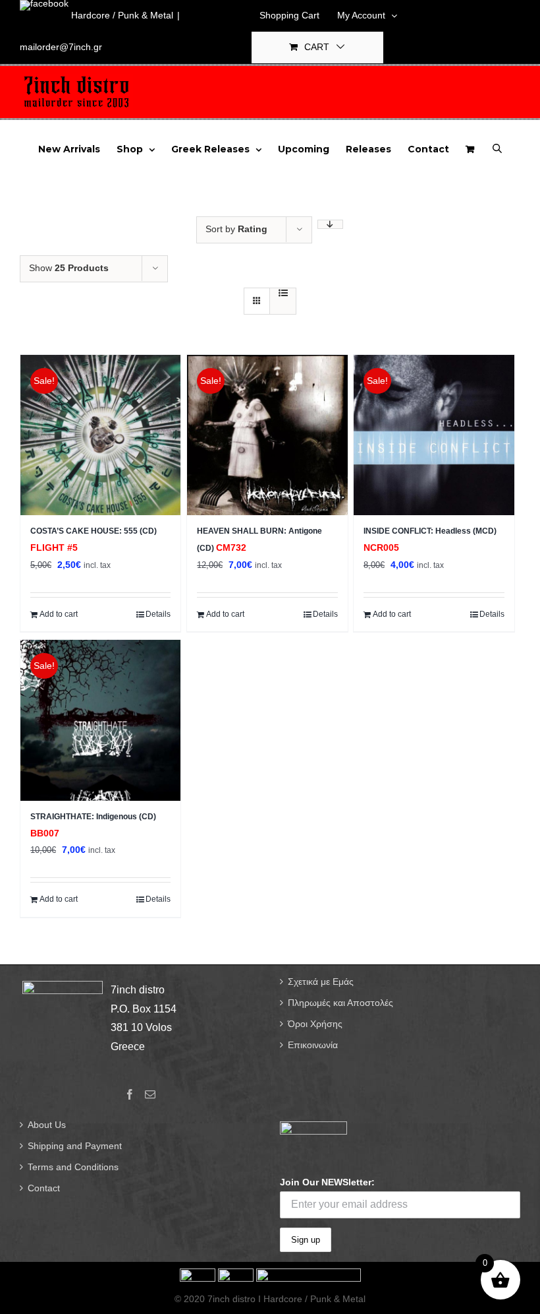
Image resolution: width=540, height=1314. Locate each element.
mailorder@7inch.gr (61, 47)
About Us (47, 1125)
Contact (44, 1188)
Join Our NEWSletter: (327, 1182)
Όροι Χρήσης (315, 1024)
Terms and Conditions (73, 1167)
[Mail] (150, 1094)
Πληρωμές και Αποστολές (340, 1003)
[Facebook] (129, 1094)
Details (158, 614)
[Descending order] (330, 224)
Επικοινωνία (313, 1045)
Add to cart (59, 614)
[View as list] (283, 292)
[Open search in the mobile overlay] (497, 148)
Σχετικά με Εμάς (321, 982)
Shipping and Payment (75, 1146)
